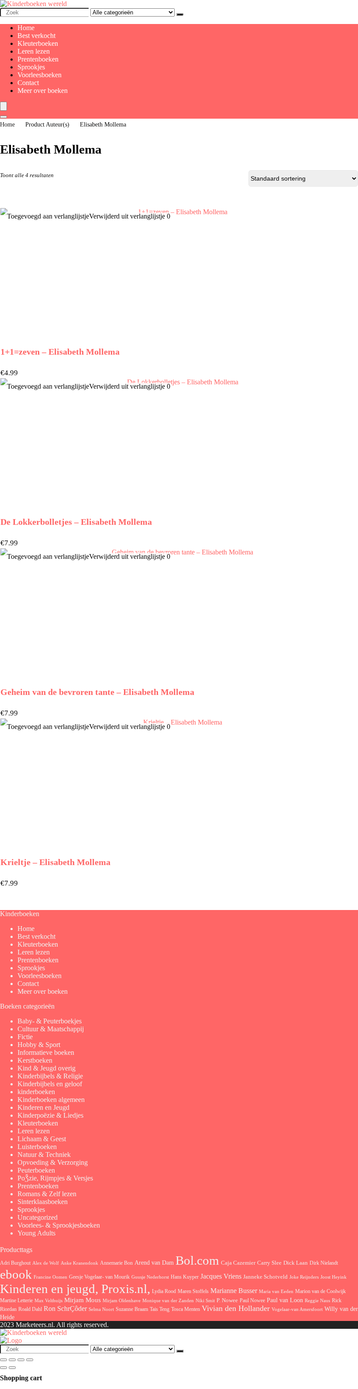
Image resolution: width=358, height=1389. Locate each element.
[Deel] (20, 1359)
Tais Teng (159, 1309)
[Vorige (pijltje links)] (3, 1367)
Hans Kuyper (185, 1277)
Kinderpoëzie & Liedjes (50, 1115)
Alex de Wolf (45, 1263)
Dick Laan (295, 1262)
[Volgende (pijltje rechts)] (12, 1367)
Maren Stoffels (193, 1291)
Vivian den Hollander (236, 1308)
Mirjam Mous (82, 1300)
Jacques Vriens (220, 1276)
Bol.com (197, 1260)
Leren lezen (33, 51)
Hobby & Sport (38, 1044)
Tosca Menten (185, 1309)
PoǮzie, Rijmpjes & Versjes (55, 1178)
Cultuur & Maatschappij (50, 1029)
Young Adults (36, 1233)
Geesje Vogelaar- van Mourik (99, 1277)
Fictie (25, 1036)
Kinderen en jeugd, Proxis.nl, (75, 1289)
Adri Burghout (15, 1263)
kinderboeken (36, 1091)
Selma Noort (101, 1309)
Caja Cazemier (238, 1262)
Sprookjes (31, 67)
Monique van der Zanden (168, 1300)
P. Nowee (227, 1300)
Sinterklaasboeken (42, 1201)
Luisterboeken (37, 1146)
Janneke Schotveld (265, 1276)
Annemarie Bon (116, 1263)
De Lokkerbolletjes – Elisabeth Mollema (76, 522)
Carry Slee (269, 1263)
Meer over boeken (42, 90)
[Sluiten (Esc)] (29, 1359)
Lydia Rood (164, 1291)
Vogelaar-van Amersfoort (297, 1309)
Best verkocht (36, 35)
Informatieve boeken (45, 1052)
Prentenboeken (38, 59)
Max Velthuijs (48, 1300)
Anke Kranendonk (79, 1263)
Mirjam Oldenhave (122, 1300)
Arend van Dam (154, 1262)
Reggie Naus (317, 1300)
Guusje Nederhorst (150, 1277)
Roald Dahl (30, 1309)
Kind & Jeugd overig (46, 1068)
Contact (28, 82)
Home (25, 27)
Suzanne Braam (132, 1309)
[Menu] (3, 106)
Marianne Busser (233, 1290)
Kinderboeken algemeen (51, 1099)
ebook (16, 1274)
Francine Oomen (50, 1277)
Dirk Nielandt (324, 1263)
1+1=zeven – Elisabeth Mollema (60, 351)
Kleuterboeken (37, 43)
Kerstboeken (34, 1060)
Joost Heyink (333, 1277)
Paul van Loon (285, 1300)
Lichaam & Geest (41, 1139)
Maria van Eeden (276, 1291)
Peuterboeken (36, 1170)
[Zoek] (179, 14)
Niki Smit (205, 1300)
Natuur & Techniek (44, 1154)
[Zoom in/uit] (3, 1359)
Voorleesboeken (39, 75)
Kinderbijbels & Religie (50, 1076)
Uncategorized (37, 1217)
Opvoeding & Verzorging (52, 1162)
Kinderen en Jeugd (43, 1107)
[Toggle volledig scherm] (12, 1359)
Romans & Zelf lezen (46, 1193)
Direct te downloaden (179, 888)
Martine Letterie (16, 1300)
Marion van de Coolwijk (320, 1291)
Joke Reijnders (304, 1277)
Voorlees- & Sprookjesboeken (58, 1225)
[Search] (3, 117)
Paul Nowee (252, 1300)
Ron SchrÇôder (65, 1308)
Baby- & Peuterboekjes (49, 1021)
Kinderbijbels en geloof (49, 1084)
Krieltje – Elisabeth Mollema (55, 862)
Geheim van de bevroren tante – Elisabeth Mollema (97, 692)
